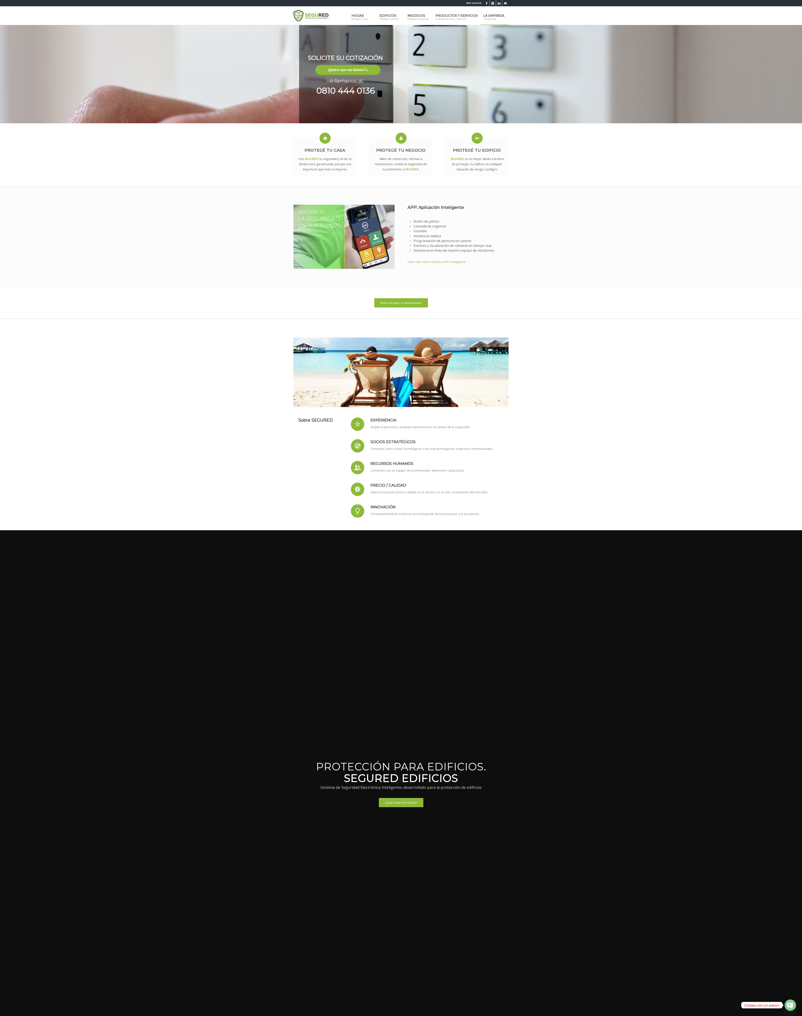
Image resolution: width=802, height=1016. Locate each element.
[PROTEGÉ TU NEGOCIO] (401, 138)
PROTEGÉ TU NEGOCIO (401, 150)
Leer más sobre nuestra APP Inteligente (436, 262)
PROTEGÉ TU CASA (325, 150)
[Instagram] (493, 3)
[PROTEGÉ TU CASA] (325, 138)
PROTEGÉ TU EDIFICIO (477, 150)
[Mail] (505, 3)
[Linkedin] (499, 3)
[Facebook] (486, 3)
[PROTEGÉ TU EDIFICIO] (477, 138)
